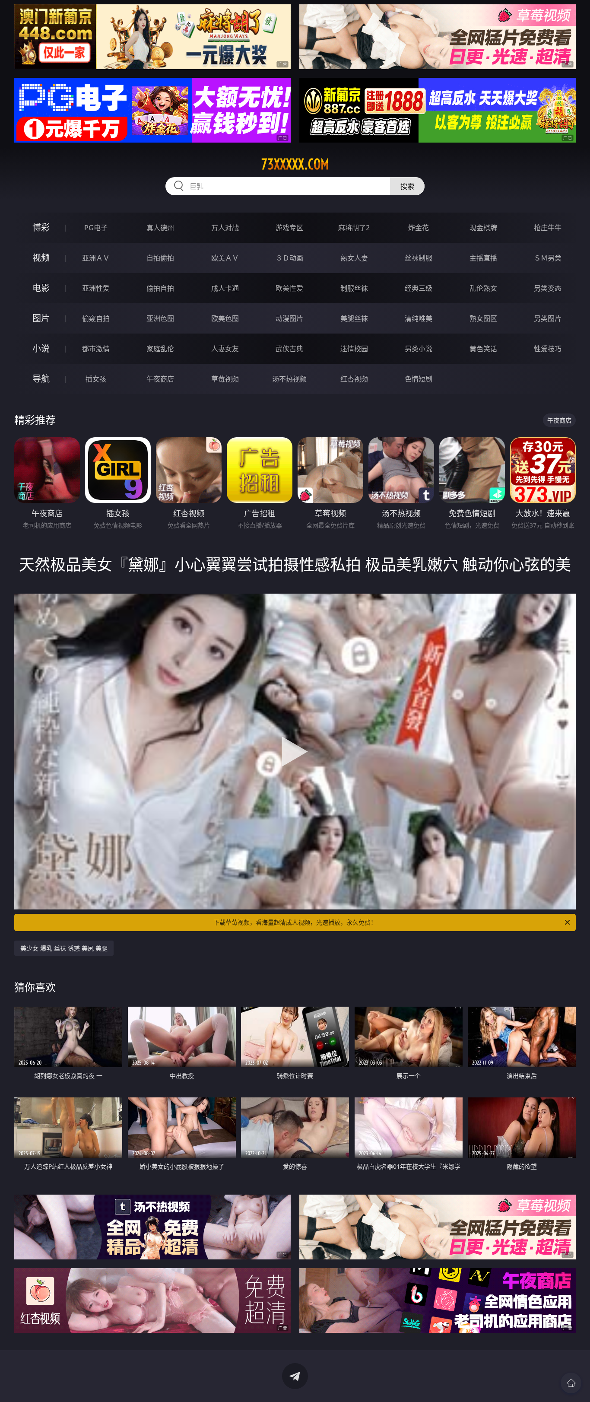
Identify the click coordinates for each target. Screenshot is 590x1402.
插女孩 (96, 379)
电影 (41, 288)
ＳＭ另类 (547, 258)
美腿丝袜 (354, 318)
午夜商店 (160, 379)
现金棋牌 (483, 227)
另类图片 (547, 318)
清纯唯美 (418, 318)
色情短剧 (418, 379)
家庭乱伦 (160, 348)
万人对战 (225, 227)
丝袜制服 (418, 258)
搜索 (407, 186)
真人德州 (160, 227)
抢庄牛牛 (547, 227)
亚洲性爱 (96, 288)
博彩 (41, 227)
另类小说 (418, 348)
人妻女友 (225, 348)
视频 (41, 258)
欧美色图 (225, 318)
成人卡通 (225, 288)
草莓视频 (225, 379)
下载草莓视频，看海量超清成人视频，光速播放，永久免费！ (295, 922)
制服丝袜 (354, 288)
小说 (41, 348)
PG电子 (96, 227)
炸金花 (418, 227)
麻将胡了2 (354, 227)
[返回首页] (571, 1383)
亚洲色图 (160, 318)
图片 (41, 318)
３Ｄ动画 (289, 258)
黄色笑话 (483, 348)
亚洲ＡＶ (96, 258)
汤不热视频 (289, 379)
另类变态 (547, 288)
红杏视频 (354, 379)
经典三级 (418, 288)
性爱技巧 (547, 348)
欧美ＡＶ (225, 258)
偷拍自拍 (160, 288)
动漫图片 (289, 318)
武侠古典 (289, 348)
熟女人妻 (354, 258)
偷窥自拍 (96, 318)
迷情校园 (354, 348)
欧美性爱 (289, 288)
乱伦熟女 (483, 288)
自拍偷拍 (160, 258)
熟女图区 (483, 318)
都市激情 (96, 348)
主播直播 (483, 258)
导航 (41, 379)
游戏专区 (289, 227)
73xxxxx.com (295, 164)
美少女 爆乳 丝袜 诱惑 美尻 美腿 (64, 948)
